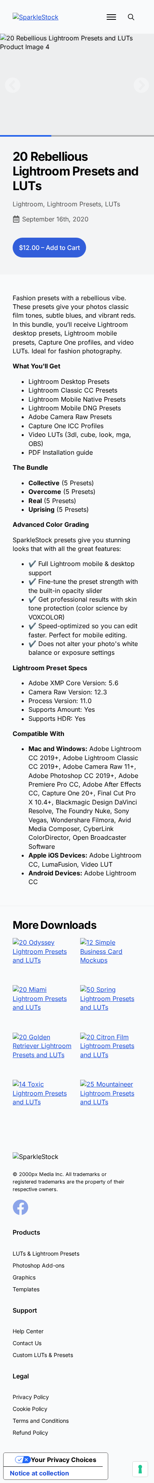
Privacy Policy (31, 1396)
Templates (26, 1289)
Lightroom (28, 204)
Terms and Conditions (41, 1420)
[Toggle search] (131, 17)
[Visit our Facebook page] (20, 1207)
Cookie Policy (30, 1408)
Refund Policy (30, 1432)
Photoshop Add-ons (38, 1265)
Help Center (28, 1331)
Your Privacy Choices (63, 1460)
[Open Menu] (111, 17)
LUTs (112, 204)
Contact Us (27, 1343)
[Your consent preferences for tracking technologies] (140, 1469)
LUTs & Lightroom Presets (46, 1253)
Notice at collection (39, 1473)
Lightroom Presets (74, 204)
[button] (13, 85)
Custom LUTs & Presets (43, 1354)
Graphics (24, 1277)
